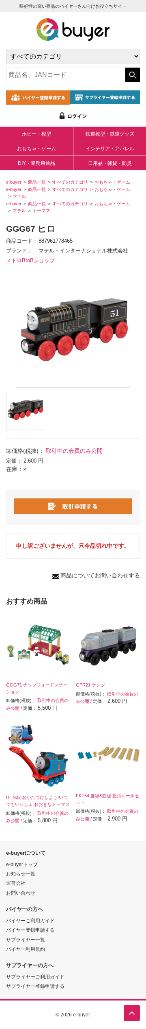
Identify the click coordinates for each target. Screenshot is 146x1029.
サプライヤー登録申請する (35, 986)
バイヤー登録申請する (30, 929)
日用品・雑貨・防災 (110, 163)
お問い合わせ (20, 892)
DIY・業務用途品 (36, 163)
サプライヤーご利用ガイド (35, 976)
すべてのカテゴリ (70, 182)
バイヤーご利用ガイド (30, 920)
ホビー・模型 (36, 134)
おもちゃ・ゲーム (36, 148)
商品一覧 (37, 182)
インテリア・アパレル (110, 148)
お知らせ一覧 (20, 873)
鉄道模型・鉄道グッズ (110, 134)
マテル (19, 196)
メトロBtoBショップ (30, 260)
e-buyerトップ (22, 864)
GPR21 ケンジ (90, 684)
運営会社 (16, 883)
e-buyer (13, 182)
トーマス (41, 210)
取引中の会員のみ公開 (74, 451)
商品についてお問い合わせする (100, 575)
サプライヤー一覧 (25, 939)
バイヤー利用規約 (25, 949)
